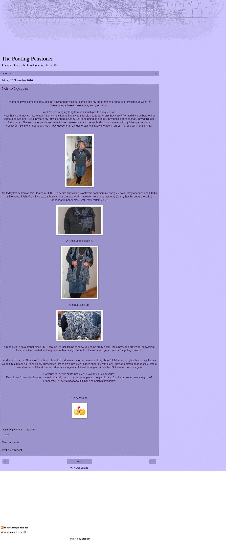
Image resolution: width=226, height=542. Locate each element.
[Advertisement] (79, 28)
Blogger (86, 538)
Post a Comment (12, 450)
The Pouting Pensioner (27, 58)
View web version (79, 467)
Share (6, 435)
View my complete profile (14, 532)
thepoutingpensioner (16, 527)
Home (79, 461)
